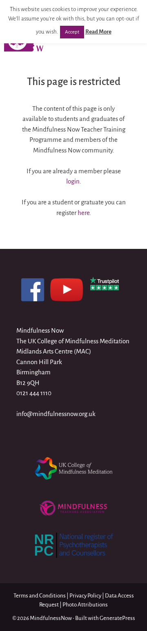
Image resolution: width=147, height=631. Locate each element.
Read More (98, 32)
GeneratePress (117, 618)
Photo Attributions (85, 605)
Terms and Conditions (39, 596)
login (73, 181)
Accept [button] (72, 32)
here (83, 212)
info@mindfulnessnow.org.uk (56, 413)
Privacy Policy (85, 596)
